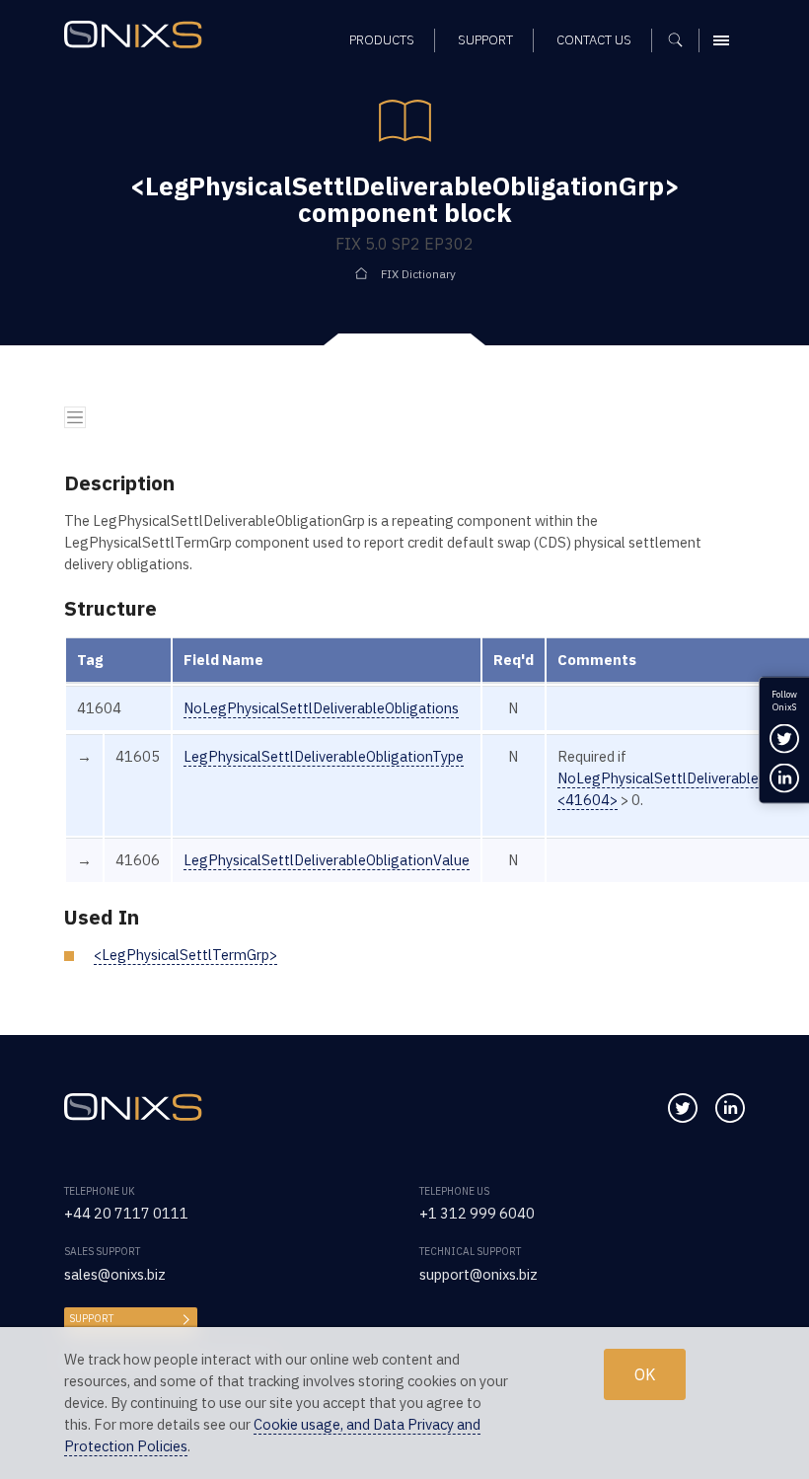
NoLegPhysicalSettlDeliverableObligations (321, 708)
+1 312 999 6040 (477, 1213)
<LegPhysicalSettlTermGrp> (185, 954)
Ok (644, 1374)
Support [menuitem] (485, 40)
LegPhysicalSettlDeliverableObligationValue (327, 859)
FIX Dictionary (418, 273)
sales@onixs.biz (115, 1274)
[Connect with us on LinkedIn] (730, 1108)
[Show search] (682, 40)
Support (91, 1318)
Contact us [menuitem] (593, 40)
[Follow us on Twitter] (683, 1108)
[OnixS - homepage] (138, 37)
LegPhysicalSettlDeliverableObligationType (324, 756)
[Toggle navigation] (75, 417)
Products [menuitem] (381, 40)
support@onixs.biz (478, 1274)
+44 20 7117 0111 (126, 1213)
